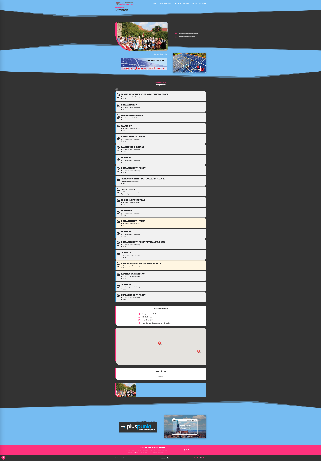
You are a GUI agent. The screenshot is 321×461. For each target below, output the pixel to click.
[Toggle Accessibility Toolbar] (3, 457)
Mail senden (190, 450)
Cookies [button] (203, 457)
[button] (160, 343)
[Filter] (116, 89)
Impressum (188, 457)
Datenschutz (196, 457)
